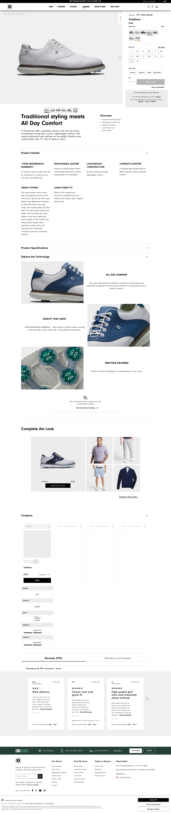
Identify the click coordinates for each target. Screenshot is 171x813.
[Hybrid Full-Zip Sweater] (127, 478)
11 (143, 56)
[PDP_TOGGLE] (145, 515)
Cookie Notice (50, 803)
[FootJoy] (10, 6)
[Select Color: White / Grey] (132, 38)
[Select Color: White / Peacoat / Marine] (132, 32)
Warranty (98, 769)
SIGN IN (149, 750)
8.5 (149, 51)
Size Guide (161, 47)
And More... (118, 751)
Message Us (120, 774)
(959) (138, 15)
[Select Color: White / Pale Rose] (138, 32)
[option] (61, 57)
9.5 (161, 51)
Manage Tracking (153, 809)
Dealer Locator (79, 779)
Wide (149, 72)
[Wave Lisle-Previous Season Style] (99, 450)
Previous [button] (2, 57)
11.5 (149, 56)
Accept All (153, 800)
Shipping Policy (100, 772)
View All (58, 668)
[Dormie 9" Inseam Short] (99, 478)
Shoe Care (55, 769)
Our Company (57, 766)
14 (131, 61)
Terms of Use (28, 803)
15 (137, 61)
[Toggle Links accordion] (59, 761)
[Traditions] (61, 57)
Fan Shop (114, 7)
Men (51, 7)
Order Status (99, 766)
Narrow (132, 72)
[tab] (157, 6)
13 (161, 56)
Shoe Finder (78, 766)
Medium (142, 72)
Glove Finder (78, 772)
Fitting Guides (79, 782)
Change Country (125, 777)
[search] (149, 6)
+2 (39, 562)
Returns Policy (100, 776)
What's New (100, 7)
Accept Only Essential (153, 804)
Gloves (73, 7)
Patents (54, 782)
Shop (37, 580)
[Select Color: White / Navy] (156, 32)
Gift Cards (77, 776)
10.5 (137, 56)
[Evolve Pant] (127, 450)
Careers (54, 785)
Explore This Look (128, 496)
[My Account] (152, 6)
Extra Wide (157, 72)
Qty (130, 77)
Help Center (127, 766)
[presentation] (53, 658)
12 (155, 56)
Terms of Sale (57, 779)
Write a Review (147, 15)
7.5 (137, 51)
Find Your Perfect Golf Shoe (85, 408)
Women (61, 7)
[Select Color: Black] (144, 32)
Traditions (44, 481)
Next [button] (120, 57)
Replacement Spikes (59, 772)
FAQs (145, 766)
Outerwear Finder (80, 769)
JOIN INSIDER (136, 750)
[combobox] (69, 526)
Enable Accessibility (149, 1)
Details (158, 97)
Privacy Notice (37, 803)
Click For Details (33, 785)
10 (131, 56)
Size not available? (158, 87)
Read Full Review (46, 709)
